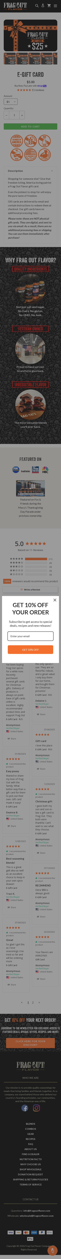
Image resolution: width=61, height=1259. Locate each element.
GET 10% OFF (30, 649)
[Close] (55, 600)
